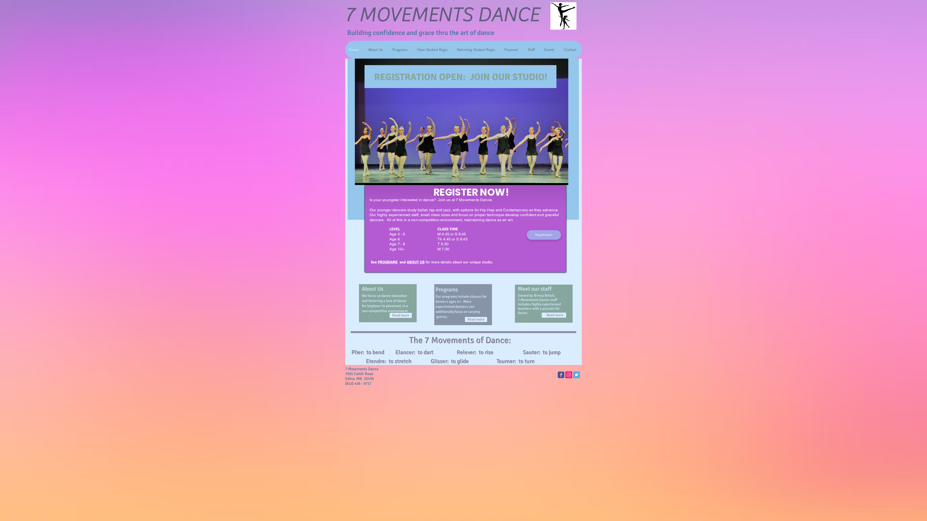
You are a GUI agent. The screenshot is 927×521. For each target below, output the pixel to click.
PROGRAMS (388, 262)
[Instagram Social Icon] (568, 374)
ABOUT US (416, 262)
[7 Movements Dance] (561, 374)
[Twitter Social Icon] (576, 374)
